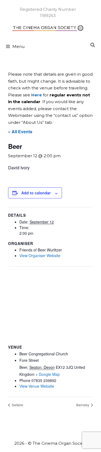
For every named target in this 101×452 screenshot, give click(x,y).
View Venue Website (36, 386)
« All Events (20, 131)
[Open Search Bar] (92, 45)
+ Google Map (48, 374)
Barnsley (83, 404)
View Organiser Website (39, 255)
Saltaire (17, 404)
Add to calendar (36, 192)
